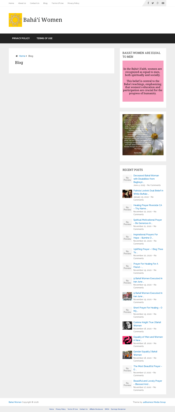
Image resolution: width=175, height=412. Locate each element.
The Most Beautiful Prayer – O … (147, 368)
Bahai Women (15, 402)
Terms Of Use (58, 3)
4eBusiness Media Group (154, 402)
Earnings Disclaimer (118, 409)
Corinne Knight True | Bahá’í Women (147, 324)
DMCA (107, 409)
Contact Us (34, 3)
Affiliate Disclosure (96, 409)
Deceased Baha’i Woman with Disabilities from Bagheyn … (146, 178)
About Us (22, 3)
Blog (45, 3)
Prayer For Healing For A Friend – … (145, 265)
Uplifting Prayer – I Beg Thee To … (148, 251)
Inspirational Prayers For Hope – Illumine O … (145, 236)
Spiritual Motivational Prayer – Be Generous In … (147, 221)
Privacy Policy (73, 3)
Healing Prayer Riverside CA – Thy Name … (147, 207)
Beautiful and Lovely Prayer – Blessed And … (147, 382)
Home (11, 3)
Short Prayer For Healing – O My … (147, 309)
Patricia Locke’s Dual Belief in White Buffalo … (148, 192)
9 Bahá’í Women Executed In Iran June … (147, 280)
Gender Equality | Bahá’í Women (145, 353)
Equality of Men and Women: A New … (148, 339)
